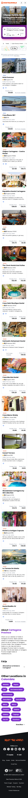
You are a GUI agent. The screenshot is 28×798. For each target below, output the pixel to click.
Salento (16, 709)
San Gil (5, 719)
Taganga (16, 714)
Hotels (12, 760)
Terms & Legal (8, 783)
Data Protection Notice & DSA (14, 779)
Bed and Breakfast (21, 760)
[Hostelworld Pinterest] (19, 749)
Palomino (6, 709)
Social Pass (14, 764)
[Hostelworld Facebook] (4, 749)
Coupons (15, 783)
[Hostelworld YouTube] (16, 749)
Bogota (16, 684)
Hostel (4, 149)
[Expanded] (3, 43)
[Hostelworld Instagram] (12, 749)
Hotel (4, 75)
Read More (16, 55)
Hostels (8, 760)
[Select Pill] (21, 2)
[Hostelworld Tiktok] (23, 749)
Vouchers (21, 783)
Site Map (19, 786)
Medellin (6, 684)
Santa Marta (7, 699)
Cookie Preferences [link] (14, 790)
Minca (5, 704)
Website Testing (11, 786)
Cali (4, 689)
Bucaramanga (7, 694)
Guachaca (16, 719)
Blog (3, 760)
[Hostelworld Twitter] (8, 749)
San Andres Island (16, 689)
